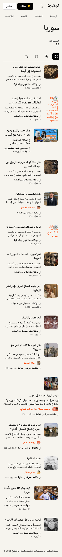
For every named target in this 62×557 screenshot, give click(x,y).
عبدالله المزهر (28, 207)
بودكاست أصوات (30, 331)
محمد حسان (44, 409)
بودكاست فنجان (30, 303)
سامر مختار (30, 472)
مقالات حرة (32, 368)
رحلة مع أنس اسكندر (17, 148)
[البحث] (41, 6)
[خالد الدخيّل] (39, 363)
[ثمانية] (53, 6)
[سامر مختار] (39, 472)
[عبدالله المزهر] (39, 208)
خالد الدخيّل (29, 363)
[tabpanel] (31, 301)
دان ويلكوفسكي (28, 409)
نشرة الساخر (32, 212)
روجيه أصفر (29, 442)
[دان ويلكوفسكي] (52, 409)
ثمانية (17, 84)
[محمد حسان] (56, 409)
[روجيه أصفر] (39, 443)
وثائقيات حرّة (21, 505)
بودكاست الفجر (31, 84)
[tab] (55, 56)
